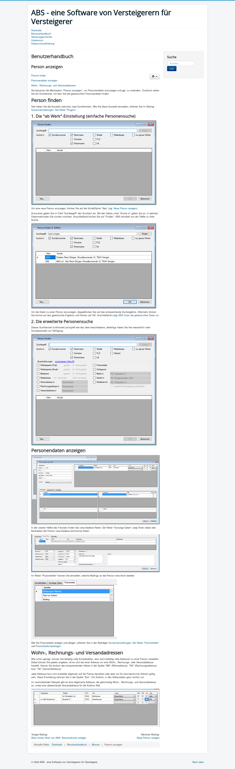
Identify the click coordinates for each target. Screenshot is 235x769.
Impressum (37, 40)
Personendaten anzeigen (44, 80)
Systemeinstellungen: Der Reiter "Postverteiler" (134, 642)
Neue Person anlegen (125, 208)
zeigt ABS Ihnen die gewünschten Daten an (135, 315)
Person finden (38, 75)
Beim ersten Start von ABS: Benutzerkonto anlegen (58, 737)
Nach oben (198, 762)
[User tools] (155, 76)
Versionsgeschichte (41, 37)
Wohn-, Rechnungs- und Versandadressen (53, 85)
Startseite (36, 30)
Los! (171, 68)
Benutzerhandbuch (41, 33)
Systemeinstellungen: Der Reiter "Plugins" (53, 110)
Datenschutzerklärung (42, 43)
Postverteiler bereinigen (48, 646)
